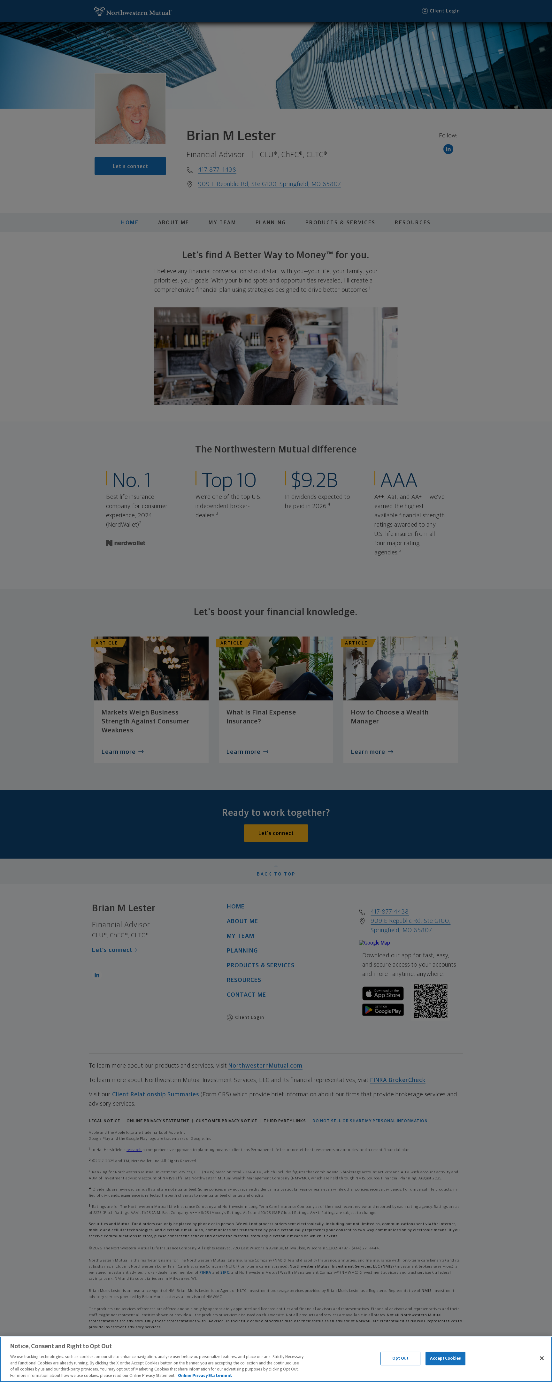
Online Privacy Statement (205, 1375)
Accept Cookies (445, 1358)
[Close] (542, 1358)
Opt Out (400, 1358)
